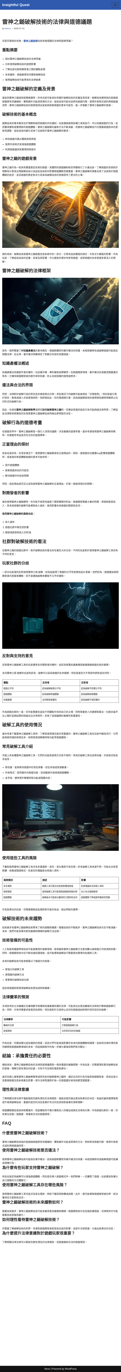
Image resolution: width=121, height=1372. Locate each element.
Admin (8, 28)
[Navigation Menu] (115, 4)
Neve (47, 1369)
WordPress (71, 1369)
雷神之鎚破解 (30, 41)
